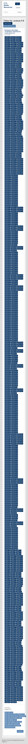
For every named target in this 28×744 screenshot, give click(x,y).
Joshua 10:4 (7, 172)
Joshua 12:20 (8, 241)
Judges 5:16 (7, 631)
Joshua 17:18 (8, 363)
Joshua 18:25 (14, 383)
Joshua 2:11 (13, 53)
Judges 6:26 (19, 655)
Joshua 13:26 (8, 267)
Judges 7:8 (7, 670)
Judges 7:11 (7, 672)
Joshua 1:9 (19, 40)
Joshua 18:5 (7, 366)
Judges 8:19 (7, 692)
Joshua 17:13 (14, 357)
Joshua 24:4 (20, 522)
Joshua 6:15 (13, 106)
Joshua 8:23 (20, 143)
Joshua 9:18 (20, 162)
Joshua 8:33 (7, 151)
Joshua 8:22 (13, 143)
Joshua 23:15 (14, 518)
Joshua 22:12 (8, 486)
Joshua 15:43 (14, 321)
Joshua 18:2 (7, 364)
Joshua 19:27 (14, 409)
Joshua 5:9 (13, 93)
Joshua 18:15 (14, 374)
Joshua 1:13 (7, 44)
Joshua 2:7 (7, 52)
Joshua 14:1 (7, 275)
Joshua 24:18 (8, 535)
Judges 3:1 (19, 586)
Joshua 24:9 (13, 526)
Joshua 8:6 (7, 134)
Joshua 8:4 (13, 132)
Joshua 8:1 (13, 130)
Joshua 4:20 (7, 85)
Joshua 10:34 (8, 198)
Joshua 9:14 (13, 160)
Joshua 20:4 (7, 436)
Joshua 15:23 (14, 303)
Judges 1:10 (7, 556)
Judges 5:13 (7, 629)
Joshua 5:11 (7, 95)
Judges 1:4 (7, 552)
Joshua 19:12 (8, 396)
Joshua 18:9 (13, 368)
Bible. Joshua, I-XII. (9, 712)
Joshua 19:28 (8, 411)
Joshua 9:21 (20, 164)
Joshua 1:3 (19, 37)
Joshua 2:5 (13, 50)
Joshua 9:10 (7, 158)
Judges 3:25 (19, 601)
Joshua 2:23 (13, 61)
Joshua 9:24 (20, 166)
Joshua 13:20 (8, 261)
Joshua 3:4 (7, 65)
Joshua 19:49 (14, 430)
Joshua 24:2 (7, 522)
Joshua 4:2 (7, 74)
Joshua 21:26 (8, 460)
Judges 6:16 (13, 649)
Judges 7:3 (13, 666)
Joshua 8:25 (13, 145)
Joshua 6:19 (20, 108)
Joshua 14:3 (20, 275)
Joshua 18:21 (14, 379)
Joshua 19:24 (8, 408)
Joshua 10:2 (13, 170)
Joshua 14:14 (8, 284)
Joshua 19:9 (13, 393)
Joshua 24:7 (20, 524)
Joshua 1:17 (13, 46)
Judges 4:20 (13, 617)
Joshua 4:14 (7, 82)
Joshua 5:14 (7, 97)
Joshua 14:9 (20, 278)
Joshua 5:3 (13, 89)
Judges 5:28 (7, 638)
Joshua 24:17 (14, 533)
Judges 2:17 (13, 582)
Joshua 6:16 (20, 106)
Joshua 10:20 (8, 185)
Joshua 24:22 (8, 539)
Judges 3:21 (13, 599)
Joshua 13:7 (20, 248)
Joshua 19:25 (14, 408)
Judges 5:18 (19, 631)
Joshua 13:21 (14, 261)
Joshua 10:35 (14, 198)
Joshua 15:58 (8, 336)
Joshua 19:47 (14, 428)
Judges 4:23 (13, 619)
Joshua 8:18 (7, 142)
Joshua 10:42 (8, 205)
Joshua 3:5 (13, 65)
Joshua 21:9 (20, 443)
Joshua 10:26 (8, 190)
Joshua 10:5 (13, 172)
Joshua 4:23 (7, 87)
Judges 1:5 (13, 552)
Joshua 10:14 (8, 179)
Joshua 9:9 (19, 157)
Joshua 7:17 (7, 125)
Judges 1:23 (13, 563)
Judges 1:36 (19, 571)
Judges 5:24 (19, 634)
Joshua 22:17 (14, 490)
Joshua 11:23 (14, 224)
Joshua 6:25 (20, 112)
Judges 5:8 (13, 625)
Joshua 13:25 (14, 265)
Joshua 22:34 (8, 507)
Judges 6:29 (19, 657)
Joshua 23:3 (13, 509)
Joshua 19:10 (8, 394)
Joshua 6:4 (19, 98)
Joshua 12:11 (14, 231)
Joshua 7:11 (7, 121)
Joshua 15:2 (13, 286)
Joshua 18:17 (14, 376)
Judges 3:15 (13, 595)
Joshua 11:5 (13, 209)
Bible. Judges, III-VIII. (17, 721)
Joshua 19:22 (8, 406)
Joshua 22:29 (14, 501)
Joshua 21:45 (14, 477)
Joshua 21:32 (8, 466)
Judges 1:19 (7, 561)
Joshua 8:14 (20, 138)
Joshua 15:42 (8, 321)
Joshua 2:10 (7, 53)
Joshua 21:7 (7, 443)
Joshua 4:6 (13, 76)
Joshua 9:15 (20, 160)
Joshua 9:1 (7, 153)
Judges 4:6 (18, 608)
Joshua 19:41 (14, 423)
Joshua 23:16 (8, 520)
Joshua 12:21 (14, 241)
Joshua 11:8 (13, 211)
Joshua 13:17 (14, 258)
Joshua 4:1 (20, 72)
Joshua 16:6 (20, 344)
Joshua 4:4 (19, 74)
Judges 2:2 (13, 572)
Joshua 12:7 (7, 230)
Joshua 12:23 (14, 243)
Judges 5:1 (7, 621)
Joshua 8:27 (7, 147)
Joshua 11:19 (14, 220)
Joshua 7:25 (20, 128)
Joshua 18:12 (8, 372)
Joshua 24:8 (7, 526)
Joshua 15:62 (8, 340)
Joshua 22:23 (14, 496)
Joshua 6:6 (13, 100)
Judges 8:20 (13, 692)
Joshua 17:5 (7, 351)
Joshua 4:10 (19, 78)
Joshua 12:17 (14, 237)
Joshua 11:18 (8, 220)
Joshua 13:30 (8, 271)
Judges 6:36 (7, 662)
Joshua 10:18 (8, 183)
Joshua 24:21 (14, 537)
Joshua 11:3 (20, 207)
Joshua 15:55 (14, 333)
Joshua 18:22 (8, 381)
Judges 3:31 (19, 604)
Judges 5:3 (18, 621)
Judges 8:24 (19, 694)
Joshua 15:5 (13, 288)
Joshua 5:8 (7, 93)
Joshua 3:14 (13, 70)
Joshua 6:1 (20, 97)
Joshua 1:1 (7, 37)
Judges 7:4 (18, 666)
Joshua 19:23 (14, 406)
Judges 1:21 (19, 561)
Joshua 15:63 (14, 340)
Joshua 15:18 (8, 299)
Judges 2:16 (7, 582)
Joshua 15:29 (14, 308)
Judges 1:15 (19, 557)
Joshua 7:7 (19, 117)
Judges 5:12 (19, 627)
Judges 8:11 (13, 687)
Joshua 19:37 (14, 419)
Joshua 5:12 (13, 95)
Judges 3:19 (19, 597)
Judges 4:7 (7, 610)
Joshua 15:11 (14, 291)
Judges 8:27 (19, 696)
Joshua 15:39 (14, 318)
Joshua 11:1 (7, 207)
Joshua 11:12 (8, 215)
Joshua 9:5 (13, 155)
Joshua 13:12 (8, 254)
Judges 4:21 (19, 617)
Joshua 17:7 (20, 351)
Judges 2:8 (13, 576)
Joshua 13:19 (14, 260)
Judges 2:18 (19, 582)
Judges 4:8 (13, 610)
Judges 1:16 (7, 559)
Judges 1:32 (13, 569)
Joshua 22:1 (7, 479)
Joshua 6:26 (7, 113)
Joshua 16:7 (7, 346)
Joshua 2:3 (19, 48)
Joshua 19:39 (14, 421)
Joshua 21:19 (14, 453)
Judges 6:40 (13, 664)
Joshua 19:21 (14, 404)
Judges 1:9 (18, 554)
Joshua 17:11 (14, 355)
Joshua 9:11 (13, 158)
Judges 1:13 (7, 557)
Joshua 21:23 (14, 456)
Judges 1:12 (19, 556)
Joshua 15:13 (14, 293)
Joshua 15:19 (14, 299)
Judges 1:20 (13, 561)
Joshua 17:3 (13, 349)
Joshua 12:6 (20, 228)
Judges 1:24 (19, 563)
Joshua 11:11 (14, 213)
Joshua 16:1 (7, 342)
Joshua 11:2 (13, 207)
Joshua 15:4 (7, 288)
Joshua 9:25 (7, 168)
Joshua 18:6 (13, 366)
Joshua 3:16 (7, 72)
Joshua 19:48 (8, 430)
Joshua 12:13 (14, 233)
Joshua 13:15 (14, 256)
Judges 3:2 (7, 587)
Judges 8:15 (19, 689)
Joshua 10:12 (8, 177)
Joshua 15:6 (20, 288)
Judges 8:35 (13, 702)
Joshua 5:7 (19, 91)
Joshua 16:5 (13, 344)
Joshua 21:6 (20, 441)
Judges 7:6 (13, 668)
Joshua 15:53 (14, 331)
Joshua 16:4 (7, 344)
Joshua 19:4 (20, 389)
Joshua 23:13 (14, 516)
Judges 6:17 (19, 649)
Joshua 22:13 (14, 486)
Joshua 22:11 (14, 484)
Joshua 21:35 (14, 468)
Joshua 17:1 (14, 348)
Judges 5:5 (13, 623)
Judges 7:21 (13, 677)
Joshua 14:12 (8, 282)
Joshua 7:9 (13, 119)
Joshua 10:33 (14, 196)
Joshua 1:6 (19, 38)
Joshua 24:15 (14, 531)
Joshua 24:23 (14, 539)
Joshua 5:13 (20, 95)
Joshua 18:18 (8, 378)
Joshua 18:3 (13, 364)
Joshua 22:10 (8, 484)
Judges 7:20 (7, 677)
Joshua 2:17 (13, 57)
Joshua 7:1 (20, 113)
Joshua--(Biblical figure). (10, 727)
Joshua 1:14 (13, 44)
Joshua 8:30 (7, 149)
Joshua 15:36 (8, 316)
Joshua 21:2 (13, 439)
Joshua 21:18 (8, 453)
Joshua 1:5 (13, 38)
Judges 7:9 (13, 670)
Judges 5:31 (7, 640)
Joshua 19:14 (8, 398)
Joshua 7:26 (7, 130)
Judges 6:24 (7, 655)
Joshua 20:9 (20, 438)
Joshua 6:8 (7, 102)
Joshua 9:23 (13, 166)
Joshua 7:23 (7, 128)
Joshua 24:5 (7, 524)
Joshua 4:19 (20, 83)
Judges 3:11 (7, 593)
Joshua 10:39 (14, 201)
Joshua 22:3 (20, 479)
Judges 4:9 (18, 610)
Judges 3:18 (13, 597)
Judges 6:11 (19, 646)
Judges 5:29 (13, 638)
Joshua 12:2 (13, 226)
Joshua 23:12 (8, 516)
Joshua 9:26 (13, 168)
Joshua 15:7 (7, 290)
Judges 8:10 (7, 687)
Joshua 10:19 (14, 183)
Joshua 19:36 (8, 419)
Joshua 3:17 (13, 72)
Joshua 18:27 (14, 385)
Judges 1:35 (13, 571)
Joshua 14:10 (8, 280)
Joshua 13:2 (7, 246)
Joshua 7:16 (20, 123)
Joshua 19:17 (14, 400)
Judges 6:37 (13, 662)
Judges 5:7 (7, 625)
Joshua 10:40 (8, 203)
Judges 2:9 (18, 576)
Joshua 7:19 (20, 125)
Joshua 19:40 (8, 423)
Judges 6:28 (13, 657)
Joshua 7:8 (7, 119)
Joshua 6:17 (7, 108)
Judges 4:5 (13, 608)
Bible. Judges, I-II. (8, 721)
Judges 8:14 (13, 689)
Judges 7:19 (19, 675)
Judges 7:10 (18, 670)
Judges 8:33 (19, 700)
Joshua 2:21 (20, 59)
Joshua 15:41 (14, 320)
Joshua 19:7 (20, 391)
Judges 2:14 (13, 580)
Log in (17, 3)
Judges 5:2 (13, 621)
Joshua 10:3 (20, 170)
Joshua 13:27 (14, 267)
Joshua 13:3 (13, 246)
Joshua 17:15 (14, 359)
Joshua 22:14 (8, 488)
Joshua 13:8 (7, 250)
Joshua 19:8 (7, 393)
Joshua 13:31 (14, 271)
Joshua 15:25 (14, 305)
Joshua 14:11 (14, 280)
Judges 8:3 (18, 681)
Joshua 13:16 (8, 258)
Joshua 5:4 (19, 89)
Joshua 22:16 (8, 490)
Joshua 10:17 (14, 181)
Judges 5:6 (18, 623)
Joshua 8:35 (20, 151)
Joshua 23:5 (7, 511)
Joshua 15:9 (20, 290)
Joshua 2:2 (13, 48)
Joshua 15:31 (14, 310)
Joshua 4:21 (13, 85)
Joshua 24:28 (8, 544)
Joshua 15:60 (8, 338)
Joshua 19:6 (13, 391)
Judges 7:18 (13, 675)
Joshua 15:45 (14, 323)
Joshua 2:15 (20, 55)
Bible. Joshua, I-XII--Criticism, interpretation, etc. (14, 714)
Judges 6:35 (19, 660)
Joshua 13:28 (8, 269)
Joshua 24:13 (14, 529)
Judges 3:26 (7, 602)
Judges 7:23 (7, 679)
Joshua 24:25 (14, 541)
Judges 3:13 (19, 593)
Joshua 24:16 (8, 533)
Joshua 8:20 (20, 142)
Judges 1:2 (13, 550)
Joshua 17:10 (8, 355)
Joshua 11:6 (20, 209)
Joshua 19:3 (13, 389)
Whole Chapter (7, 23)
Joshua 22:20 (8, 494)
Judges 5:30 (19, 638)
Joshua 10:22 (8, 186)
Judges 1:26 (13, 565)
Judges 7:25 (19, 679)
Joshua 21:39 (14, 471)
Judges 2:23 (13, 586)
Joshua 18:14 (8, 374)
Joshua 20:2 (13, 434)
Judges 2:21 (19, 584)
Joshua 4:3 (13, 74)
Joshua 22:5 (13, 481)
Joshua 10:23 (14, 186)
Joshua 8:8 (19, 134)
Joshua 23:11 (14, 514)
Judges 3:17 (7, 597)
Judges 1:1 (7, 550)
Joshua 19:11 (14, 394)
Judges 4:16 (7, 616)
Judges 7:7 (18, 668)
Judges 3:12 (13, 593)
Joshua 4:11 (7, 80)
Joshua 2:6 (19, 50)
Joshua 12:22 (8, 243)
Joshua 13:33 (14, 273)
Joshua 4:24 (13, 87)
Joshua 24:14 (8, 531)
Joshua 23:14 (8, 518)
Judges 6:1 (13, 640)
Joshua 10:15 (14, 179)
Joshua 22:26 (8, 499)
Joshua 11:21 (14, 222)
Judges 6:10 (13, 646)
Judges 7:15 (13, 674)
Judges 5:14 (13, 629)
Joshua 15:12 (8, 293)
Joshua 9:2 (13, 153)
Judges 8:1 (7, 681)
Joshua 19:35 (14, 417)
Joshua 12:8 (13, 230)
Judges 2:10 (7, 578)
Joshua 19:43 (14, 424)
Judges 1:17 (13, 559)
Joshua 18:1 (14, 363)
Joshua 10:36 (8, 200)
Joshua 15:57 (14, 335)
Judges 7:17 (7, 675)
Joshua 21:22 (8, 456)
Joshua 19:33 (14, 415)
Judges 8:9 (18, 685)
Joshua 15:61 (14, 338)
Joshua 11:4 (7, 209)
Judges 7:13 (19, 672)
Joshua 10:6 (20, 172)
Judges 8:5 (13, 683)
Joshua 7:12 (13, 121)
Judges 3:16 (19, 595)
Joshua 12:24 (8, 245)
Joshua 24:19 (14, 535)
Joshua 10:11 (14, 175)
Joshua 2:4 (7, 50)
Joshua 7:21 (13, 127)
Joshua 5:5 (7, 91)
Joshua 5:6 (13, 91)
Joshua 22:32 (8, 505)
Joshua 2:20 (13, 59)
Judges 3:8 (7, 591)
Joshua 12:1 (7, 226)
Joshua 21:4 (7, 441)
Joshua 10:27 (14, 190)
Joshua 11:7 (7, 211)
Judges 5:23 (13, 634)
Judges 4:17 (13, 616)
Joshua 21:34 (8, 468)
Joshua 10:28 (8, 192)
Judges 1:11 (13, 556)
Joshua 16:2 (13, 342)
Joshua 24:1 (14, 520)
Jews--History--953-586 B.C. (15, 725)
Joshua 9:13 (7, 160)
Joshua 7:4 (19, 115)
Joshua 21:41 (14, 473)
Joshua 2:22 (7, 61)
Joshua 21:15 (14, 449)
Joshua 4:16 (20, 82)
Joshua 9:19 (7, 164)
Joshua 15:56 (8, 335)
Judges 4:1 (7, 606)
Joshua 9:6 (19, 155)
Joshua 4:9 (13, 78)
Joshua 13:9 (13, 250)
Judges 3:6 (13, 589)
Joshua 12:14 (8, 235)
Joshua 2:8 (13, 52)
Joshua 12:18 (8, 239)
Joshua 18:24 (8, 383)
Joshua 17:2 (7, 349)
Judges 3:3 (13, 587)
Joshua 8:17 (20, 140)
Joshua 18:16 (8, 376)
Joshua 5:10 (19, 93)
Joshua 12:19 (14, 239)
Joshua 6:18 (13, 108)
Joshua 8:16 (13, 140)
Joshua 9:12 (20, 158)
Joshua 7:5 (7, 117)
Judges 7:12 (13, 672)
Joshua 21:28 (8, 462)
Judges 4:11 (13, 612)
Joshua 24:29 (14, 544)
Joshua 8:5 (19, 132)
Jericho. (6, 725)
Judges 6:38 (19, 662)
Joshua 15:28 (8, 308)
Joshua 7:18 (13, 125)
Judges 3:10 (18, 591)
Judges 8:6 (18, 683)
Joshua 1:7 (7, 40)
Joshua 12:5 (13, 228)
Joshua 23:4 (20, 509)
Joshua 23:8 (7, 512)
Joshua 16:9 (20, 346)
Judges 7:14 (7, 674)
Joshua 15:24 (8, 305)
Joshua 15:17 (14, 297)
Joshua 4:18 (13, 83)
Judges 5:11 (13, 627)
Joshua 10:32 (8, 196)
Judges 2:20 (13, 584)
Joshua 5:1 (20, 87)
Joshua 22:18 (8, 492)
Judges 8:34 (7, 702)
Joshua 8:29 (20, 147)
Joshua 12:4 (7, 228)
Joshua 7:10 (19, 119)
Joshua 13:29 (14, 269)
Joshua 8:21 (7, 143)
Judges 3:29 (7, 604)
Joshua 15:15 (14, 295)
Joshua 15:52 (8, 331)
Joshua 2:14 (13, 55)
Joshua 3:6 (19, 65)
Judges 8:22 (7, 694)
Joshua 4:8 (7, 78)
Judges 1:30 (19, 567)
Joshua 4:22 (20, 85)
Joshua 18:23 (14, 381)
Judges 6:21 (7, 653)
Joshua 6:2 (7, 98)
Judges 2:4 (7, 574)
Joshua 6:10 (19, 102)
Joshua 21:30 (8, 464)
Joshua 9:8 (13, 157)
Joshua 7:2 (7, 115)
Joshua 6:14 (7, 106)
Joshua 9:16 (7, 162)
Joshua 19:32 (8, 415)
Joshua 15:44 (8, 323)
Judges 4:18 (19, 616)
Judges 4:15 (19, 614)
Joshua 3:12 (20, 68)
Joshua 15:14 (8, 295)
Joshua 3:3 (19, 63)
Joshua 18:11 (14, 370)
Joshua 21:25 (14, 458)
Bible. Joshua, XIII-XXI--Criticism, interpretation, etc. (15, 716)
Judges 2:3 (18, 572)
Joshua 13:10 (8, 252)
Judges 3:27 (13, 602)
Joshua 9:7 (7, 157)
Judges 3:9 (13, 591)
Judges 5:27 (19, 636)
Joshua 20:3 (20, 434)
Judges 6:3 (7, 642)
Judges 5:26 (13, 636)
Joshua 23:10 (8, 514)
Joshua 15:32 (8, 312)
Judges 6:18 (7, 651)
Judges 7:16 (19, 674)
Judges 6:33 (7, 660)
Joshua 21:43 (14, 475)
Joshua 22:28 (8, 501)
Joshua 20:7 (7, 438)
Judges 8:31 (7, 700)
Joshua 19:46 (8, 428)
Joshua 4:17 (7, 83)
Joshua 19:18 (8, 402)
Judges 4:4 (7, 608)
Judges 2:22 (7, 586)
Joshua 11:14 (8, 216)
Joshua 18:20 (8, 379)
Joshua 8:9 (7, 136)
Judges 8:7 (7, 685)
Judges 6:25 (13, 655)
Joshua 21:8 (13, 443)
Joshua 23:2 (7, 509)
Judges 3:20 (7, 599)
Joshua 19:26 (8, 409)
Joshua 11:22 (8, 224)
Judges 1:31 (7, 569)
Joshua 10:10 (8, 175)
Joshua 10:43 (14, 205)
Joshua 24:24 (8, 541)
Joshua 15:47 (14, 325)
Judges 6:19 (13, 651)
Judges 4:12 (19, 612)
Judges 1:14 (13, 557)
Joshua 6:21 (13, 110)
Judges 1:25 (7, 565)
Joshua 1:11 (13, 42)
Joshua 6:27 (13, 113)
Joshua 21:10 (8, 445)
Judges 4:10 (7, 612)
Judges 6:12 (7, 647)
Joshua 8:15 (7, 140)
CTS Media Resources (8, 5)
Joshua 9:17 (13, 162)
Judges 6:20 (19, 651)
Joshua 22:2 (13, 479)
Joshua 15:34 (8, 314)
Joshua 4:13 (20, 80)
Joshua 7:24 (13, 128)
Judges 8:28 (7, 698)
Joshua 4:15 (13, 82)
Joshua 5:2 (7, 89)
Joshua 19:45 (14, 426)
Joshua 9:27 (20, 168)
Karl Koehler (8, 34)
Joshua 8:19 (13, 142)
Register (18, 7)
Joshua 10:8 (13, 173)
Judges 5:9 (18, 625)
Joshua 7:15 (13, 123)
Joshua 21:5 (13, 441)
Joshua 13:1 (14, 245)
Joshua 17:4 (20, 349)
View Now (20, 731)
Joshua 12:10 (8, 231)
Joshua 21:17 (14, 451)
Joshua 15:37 (14, 316)
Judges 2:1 (7, 572)
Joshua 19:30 (8, 413)
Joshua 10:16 (8, 181)
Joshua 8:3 (7, 132)
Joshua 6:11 (7, 104)
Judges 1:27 (19, 565)
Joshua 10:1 (7, 170)
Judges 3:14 (7, 595)
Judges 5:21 (19, 632)
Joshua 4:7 (19, 76)
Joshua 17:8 (7, 353)
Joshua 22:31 (14, 503)
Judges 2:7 (7, 576)
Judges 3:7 (18, 589)
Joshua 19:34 (8, 417)
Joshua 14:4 (7, 276)
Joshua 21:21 (14, 454)
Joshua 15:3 (20, 286)
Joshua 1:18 (20, 46)
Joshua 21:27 (14, 460)
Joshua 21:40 (8, 473)
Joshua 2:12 (20, 53)
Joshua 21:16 (8, 451)
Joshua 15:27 (14, 306)
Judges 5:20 (13, 632)
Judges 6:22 (13, 653)
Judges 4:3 (18, 606)
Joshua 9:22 (7, 166)
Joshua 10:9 (20, 173)
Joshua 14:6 (20, 276)
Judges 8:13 (7, 689)
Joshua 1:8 (13, 40)
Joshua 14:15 (14, 284)
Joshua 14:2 (13, 275)
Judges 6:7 (13, 644)
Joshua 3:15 (20, 70)
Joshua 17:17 (14, 361)
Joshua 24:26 (8, 542)
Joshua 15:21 (14, 301)
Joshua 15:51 (14, 329)
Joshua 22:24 (8, 497)
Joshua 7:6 (13, 117)
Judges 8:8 (13, 685)
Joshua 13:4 (20, 246)
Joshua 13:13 (14, 254)
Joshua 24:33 (14, 548)
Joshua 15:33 (14, 312)
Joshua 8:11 (19, 136)
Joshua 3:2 (13, 63)
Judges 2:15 (19, 580)
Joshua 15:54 (8, 333)
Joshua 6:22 (20, 110)
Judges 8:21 (19, 692)
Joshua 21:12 (8, 447)
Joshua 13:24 (8, 265)
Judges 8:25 (7, 696)
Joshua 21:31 (14, 464)
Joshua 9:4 (7, 155)
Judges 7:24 (13, 679)
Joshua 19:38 (8, 421)
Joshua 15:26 (8, 306)
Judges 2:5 (13, 574)
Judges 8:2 (13, 681)
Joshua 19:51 (14, 432)
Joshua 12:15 (14, 235)
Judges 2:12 (19, 578)
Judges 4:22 (7, 619)
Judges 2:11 (13, 578)
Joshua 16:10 (8, 348)
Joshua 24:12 (8, 529)
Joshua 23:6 (13, 511)
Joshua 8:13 (13, 138)
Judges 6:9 (7, 646)
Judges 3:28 (19, 602)
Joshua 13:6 (13, 248)
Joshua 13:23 (14, 263)
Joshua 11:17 (14, 218)
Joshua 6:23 (7, 112)
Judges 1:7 (7, 554)
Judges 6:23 (19, 653)
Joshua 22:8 (13, 483)
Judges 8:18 (19, 690)
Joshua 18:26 (8, 385)
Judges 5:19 (7, 632)
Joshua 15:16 (8, 297)
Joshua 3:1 (7, 63)
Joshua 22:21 (14, 494)
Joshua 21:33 (14, 466)
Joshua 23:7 (20, 511)
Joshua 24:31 (14, 546)
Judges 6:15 (7, 649)
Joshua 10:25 (14, 188)
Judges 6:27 (7, 657)
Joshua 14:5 (13, 276)
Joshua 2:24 (20, 61)
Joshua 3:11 (13, 68)
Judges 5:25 (7, 636)
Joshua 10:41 (14, 203)
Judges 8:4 (7, 683)
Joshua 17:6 (13, 351)
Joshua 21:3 (20, 439)
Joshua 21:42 (8, 475)
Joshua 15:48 (8, 327)
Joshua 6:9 (13, 102)
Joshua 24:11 (14, 527)
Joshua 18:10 (8, 370)
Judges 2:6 (18, 574)
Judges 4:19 (7, 617)
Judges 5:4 (7, 623)
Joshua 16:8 (13, 346)
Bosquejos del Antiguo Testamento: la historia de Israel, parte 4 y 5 (13, 31)
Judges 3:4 (18, 587)
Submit (19, 12)
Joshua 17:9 (13, 353)
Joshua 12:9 (20, 230)
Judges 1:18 (19, 559)
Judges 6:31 (13, 659)
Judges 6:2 (19, 640)
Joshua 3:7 (7, 67)
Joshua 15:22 (8, 303)
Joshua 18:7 (20, 366)
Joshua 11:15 (14, 216)
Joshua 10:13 (14, 177)
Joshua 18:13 (14, 372)
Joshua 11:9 (20, 211)
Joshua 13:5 (7, 248)
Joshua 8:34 (13, 151)
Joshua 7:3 (13, 115)
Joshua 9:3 (19, 153)
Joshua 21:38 (8, 471)
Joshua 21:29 (14, 462)
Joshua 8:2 (19, 130)
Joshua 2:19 (7, 59)
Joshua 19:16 (8, 400)
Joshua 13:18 (8, 260)
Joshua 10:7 (7, 173)
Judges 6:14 (19, 647)
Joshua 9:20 (13, 164)
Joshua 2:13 (7, 55)
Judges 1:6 (18, 552)
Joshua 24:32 (8, 548)
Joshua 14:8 (13, 278)
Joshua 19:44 (8, 426)
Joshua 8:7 (13, 134)
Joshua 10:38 (8, 201)
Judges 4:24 (19, 619)
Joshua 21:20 (8, 454)
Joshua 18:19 (14, 378)
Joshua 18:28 (8, 387)
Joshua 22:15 (14, 488)
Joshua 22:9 (20, 483)
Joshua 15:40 (8, 320)
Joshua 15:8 (13, 290)
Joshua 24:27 (14, 542)
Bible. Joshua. (19, 718)
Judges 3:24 (13, 601)
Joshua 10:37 (14, 200)
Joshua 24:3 (13, 522)
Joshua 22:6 (20, 481)
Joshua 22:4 (7, 481)
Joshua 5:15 (13, 97)
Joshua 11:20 (8, 222)
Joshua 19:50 (8, 432)
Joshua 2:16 (7, 57)
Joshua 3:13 (7, 70)
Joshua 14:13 (14, 282)
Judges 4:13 (7, 614)
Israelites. (17, 723)
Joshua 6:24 (13, 112)
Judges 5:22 (7, 634)
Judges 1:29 (13, 567)
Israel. (13, 723)
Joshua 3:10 (7, 68)
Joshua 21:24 (8, 458)
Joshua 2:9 (19, 52)
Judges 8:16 (7, 690)
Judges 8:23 (13, 694)
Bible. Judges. (8, 723)
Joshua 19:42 (8, 424)
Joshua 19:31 (14, 413)
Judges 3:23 (7, 601)
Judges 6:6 (7, 644)
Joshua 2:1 (7, 48)
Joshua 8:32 (20, 149)
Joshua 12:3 (20, 226)
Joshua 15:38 (8, 318)
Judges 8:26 (13, 696)
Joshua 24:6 (13, 524)
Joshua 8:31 (13, 149)
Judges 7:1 (19, 664)
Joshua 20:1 (7, 434)
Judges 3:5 (7, 589)
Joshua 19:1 (14, 387)
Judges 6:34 (13, 660)
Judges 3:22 (19, 599)
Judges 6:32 (19, 659)
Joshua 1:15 (20, 44)
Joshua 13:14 (8, 256)
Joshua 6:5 (7, 100)
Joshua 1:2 (13, 37)
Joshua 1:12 (20, 42)
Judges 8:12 (19, 687)
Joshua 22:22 (8, 496)
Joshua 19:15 (14, 398)
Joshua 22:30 (8, 503)
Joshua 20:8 (13, 438)
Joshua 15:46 (8, 325)
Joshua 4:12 (13, 80)
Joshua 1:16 (7, 46)
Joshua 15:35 (14, 314)
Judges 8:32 (13, 700)
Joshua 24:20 (8, 537)
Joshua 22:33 (14, 505)
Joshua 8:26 (20, 145)
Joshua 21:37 (14, 469)
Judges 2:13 (7, 580)
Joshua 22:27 (14, 499)
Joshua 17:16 (8, 361)
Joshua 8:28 (13, 147)
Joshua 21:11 (14, 445)
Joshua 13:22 (8, 263)
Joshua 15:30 (8, 310)
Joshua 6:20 (7, 110)
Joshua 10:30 (8, 194)
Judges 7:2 (7, 666)
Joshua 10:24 (8, 188)
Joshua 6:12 (13, 104)
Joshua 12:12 (8, 233)
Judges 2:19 (7, 584)
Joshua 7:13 (20, 121)
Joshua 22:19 (14, 492)
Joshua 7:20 (7, 127)
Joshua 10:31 (14, 194)
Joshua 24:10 (8, 527)
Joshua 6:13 (20, 104)
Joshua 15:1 (7, 286)
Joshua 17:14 (8, 359)
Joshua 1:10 (7, 42)
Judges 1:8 (13, 554)
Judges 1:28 (7, 567)
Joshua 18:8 (7, 368)
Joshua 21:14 (8, 449)
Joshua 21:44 (8, 477)
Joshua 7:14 (7, 123)
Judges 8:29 (13, 698)
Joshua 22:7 (7, 483)
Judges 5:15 (19, 629)
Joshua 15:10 (8, 291)
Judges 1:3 (18, 550)
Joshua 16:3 (20, 342)
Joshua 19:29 (14, 411)
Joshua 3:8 (13, 67)
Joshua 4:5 (7, 76)
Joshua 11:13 (14, 215)
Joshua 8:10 (13, 136)
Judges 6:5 (18, 642)
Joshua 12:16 (8, 237)
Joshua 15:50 (8, 329)
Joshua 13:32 (8, 273)
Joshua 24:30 (8, 546)
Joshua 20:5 (13, 436)
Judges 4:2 (13, 606)
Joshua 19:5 (7, 391)
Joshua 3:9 (19, 67)
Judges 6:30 (7, 659)
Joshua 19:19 (14, 402)
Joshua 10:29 (14, 192)
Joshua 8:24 (7, 145)
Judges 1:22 (7, 563)
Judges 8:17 (13, 690)
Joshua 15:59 (14, 336)
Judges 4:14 (13, 614)
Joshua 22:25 (14, 497)
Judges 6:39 (7, 664)
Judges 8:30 (19, 698)
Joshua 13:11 (14, 252)
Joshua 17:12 (8, 357)
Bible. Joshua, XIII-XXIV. (10, 718)
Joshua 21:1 (7, 439)
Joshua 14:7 (7, 278)
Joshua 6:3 (13, 98)
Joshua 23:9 (13, 512)
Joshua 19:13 (14, 396)
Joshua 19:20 (8, 404)
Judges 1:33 (19, 569)
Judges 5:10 (7, 627)
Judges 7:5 (7, 668)
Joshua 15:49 (14, 327)
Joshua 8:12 (7, 138)
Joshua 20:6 (20, 436)
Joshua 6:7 (19, 100)
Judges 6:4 (13, 642)
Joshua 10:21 (14, 185)
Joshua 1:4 (7, 38)
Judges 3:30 (13, 604)
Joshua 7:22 (20, 127)
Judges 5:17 (13, 631)
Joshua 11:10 (8, 213)
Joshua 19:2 (7, 389)
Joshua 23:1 (14, 507)
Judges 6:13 (13, 647)
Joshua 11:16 (8, 218)
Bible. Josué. (7, 719)
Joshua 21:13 (14, 447)
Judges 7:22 (19, 677)
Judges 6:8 (18, 644)
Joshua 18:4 (20, 364)
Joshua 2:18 (20, 57)
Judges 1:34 (7, 571)
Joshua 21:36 (8, 469)
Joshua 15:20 (8, 301)
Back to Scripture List (9, 26)
